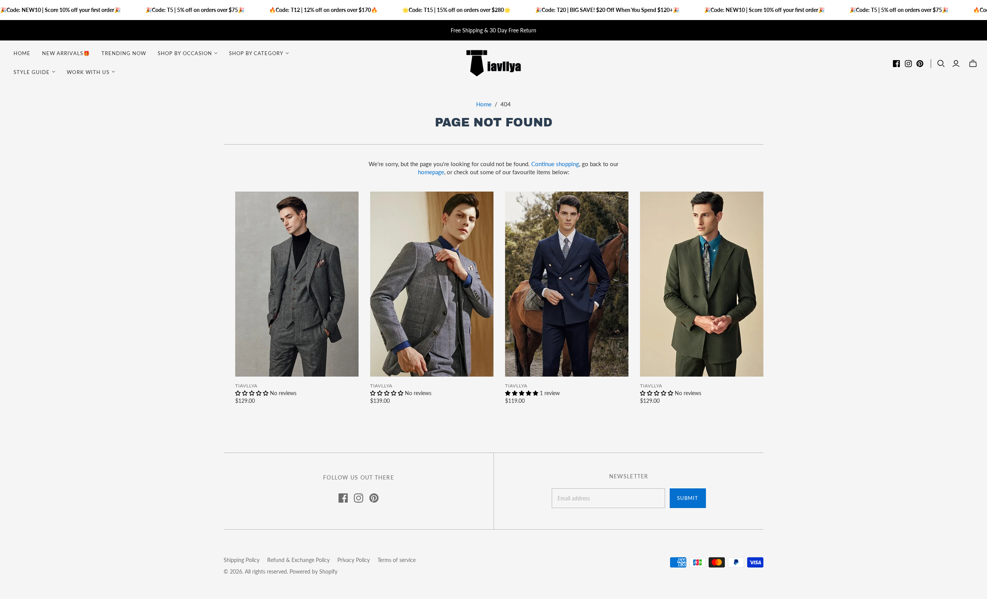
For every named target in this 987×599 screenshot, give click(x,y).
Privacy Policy (353, 560)
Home (21, 53)
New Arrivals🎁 (66, 53)
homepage (431, 171)
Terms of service (396, 560)
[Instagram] (908, 63)
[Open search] (941, 63)
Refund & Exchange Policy (298, 560)
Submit (687, 498)
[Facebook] (896, 63)
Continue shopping (555, 163)
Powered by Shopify (313, 571)
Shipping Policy (241, 560)
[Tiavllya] (493, 62)
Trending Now (123, 53)
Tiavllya (246, 386)
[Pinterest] (919, 63)
